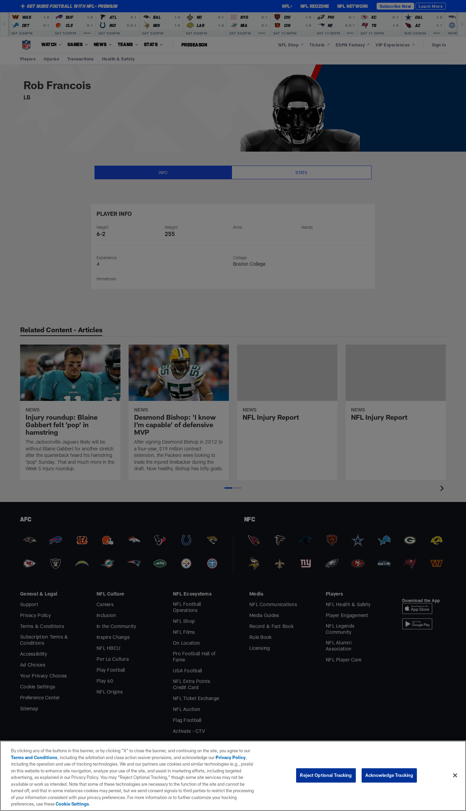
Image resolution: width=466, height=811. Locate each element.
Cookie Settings (72, 804)
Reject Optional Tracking (326, 775)
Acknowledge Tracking (389, 775)
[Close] (455, 775)
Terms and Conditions (34, 757)
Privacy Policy (231, 757)
